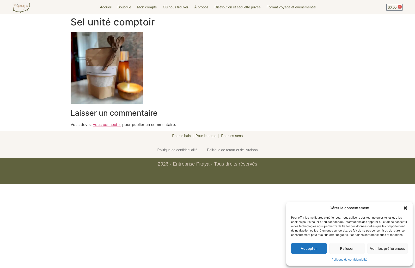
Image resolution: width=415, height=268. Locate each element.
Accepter (309, 248)
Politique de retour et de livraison (232, 150)
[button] (405, 208)
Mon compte (147, 7)
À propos (201, 7)
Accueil (105, 7)
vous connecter (107, 124)
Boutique (124, 7)
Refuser (347, 248)
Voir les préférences (387, 248)
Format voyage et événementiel (291, 7)
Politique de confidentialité (349, 259)
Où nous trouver (175, 7)
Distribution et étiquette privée (237, 7)
